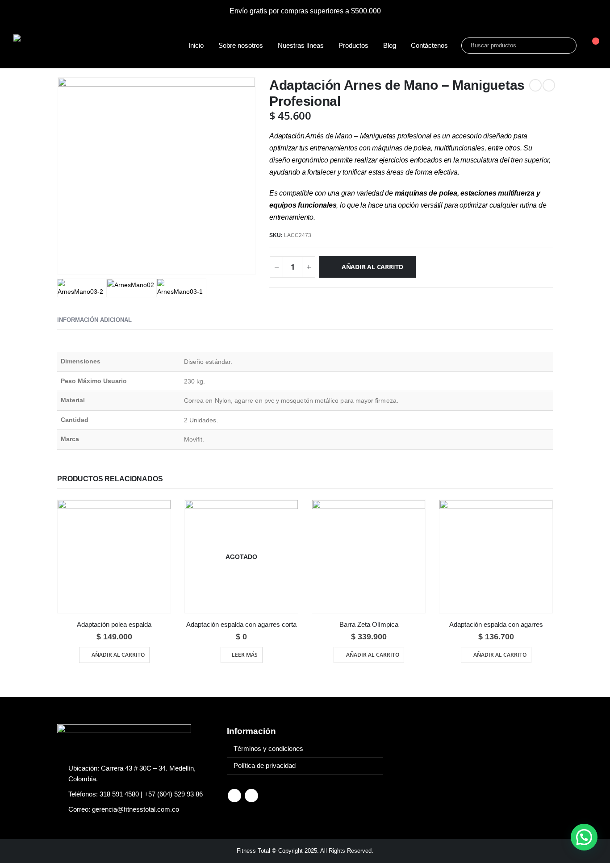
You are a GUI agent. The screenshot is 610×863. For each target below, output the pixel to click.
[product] (114, 556)
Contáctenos (429, 45)
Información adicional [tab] (94, 320)
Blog (389, 45)
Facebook (234, 795)
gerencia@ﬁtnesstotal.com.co (135, 809)
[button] (584, 837)
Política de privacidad (265, 765)
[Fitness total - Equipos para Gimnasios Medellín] (71, 45)
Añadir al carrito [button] (118, 655)
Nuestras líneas (301, 45)
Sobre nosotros (240, 45)
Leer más (245, 655)
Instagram (251, 795)
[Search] (563, 45)
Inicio (196, 45)
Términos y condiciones (268, 748)
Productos (353, 45)
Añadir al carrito (372, 267)
